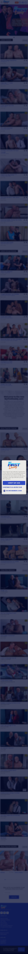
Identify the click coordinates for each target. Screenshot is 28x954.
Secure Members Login (14, 491)
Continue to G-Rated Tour (12, 487)
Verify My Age (14, 483)
